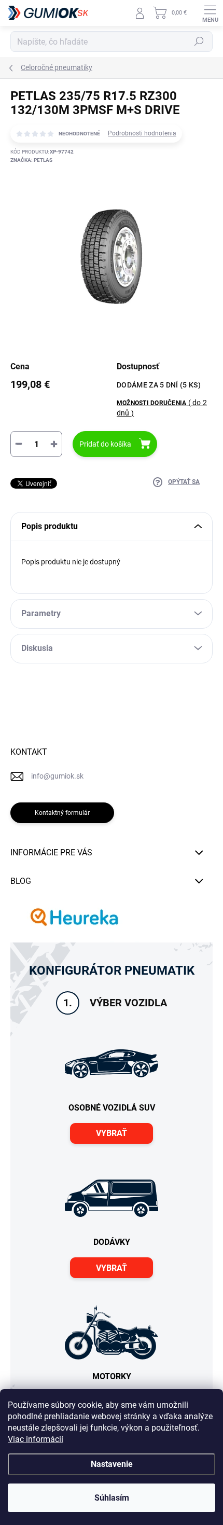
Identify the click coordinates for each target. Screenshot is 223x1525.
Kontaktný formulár (62, 812)
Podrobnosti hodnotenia (142, 133)
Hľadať (199, 41)
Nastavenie (112, 1464)
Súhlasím (111, 1498)
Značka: (31, 160)
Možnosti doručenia (162, 407)
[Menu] (210, 13)
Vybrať (111, 1133)
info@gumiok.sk (57, 776)
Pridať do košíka (105, 444)
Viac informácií (35, 1439)
